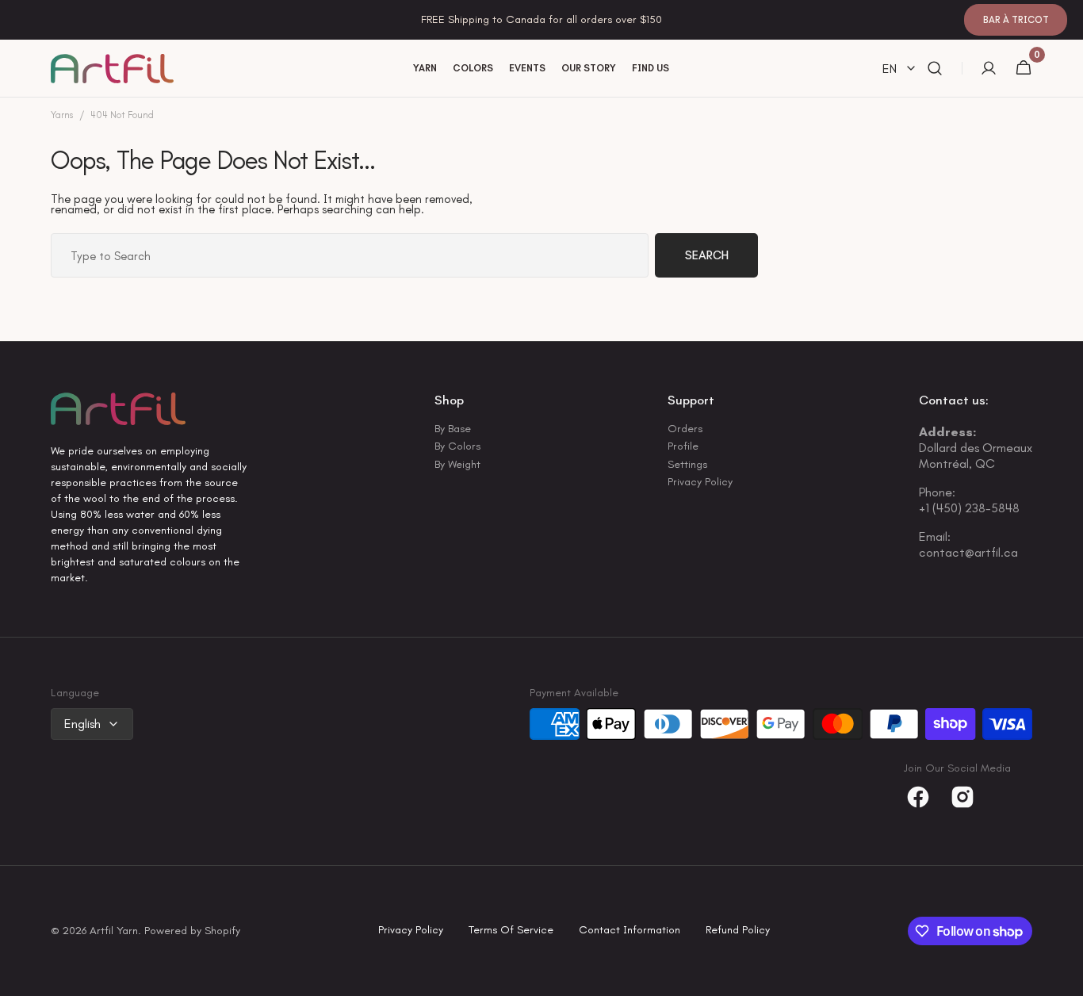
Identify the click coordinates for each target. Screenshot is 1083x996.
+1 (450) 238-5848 (969, 507)
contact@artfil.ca (968, 552)
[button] (934, 69)
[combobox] (350, 255)
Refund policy (738, 930)
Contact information (629, 930)
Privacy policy (410, 930)
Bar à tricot (1016, 19)
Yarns (62, 115)
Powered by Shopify (192, 931)
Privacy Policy (700, 481)
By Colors (457, 446)
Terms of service (511, 930)
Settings (687, 464)
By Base (452, 429)
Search (707, 255)
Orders (685, 429)
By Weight (457, 464)
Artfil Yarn (114, 931)
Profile (683, 446)
